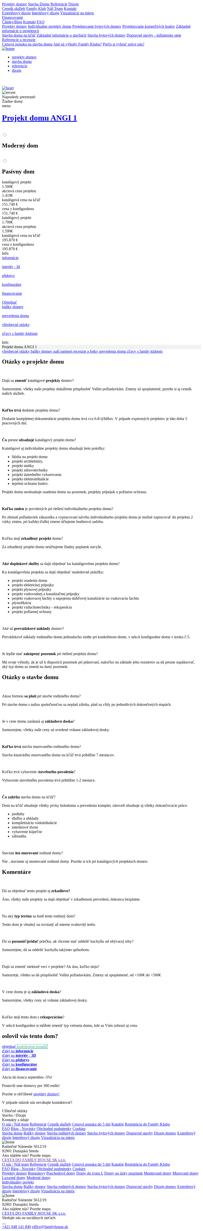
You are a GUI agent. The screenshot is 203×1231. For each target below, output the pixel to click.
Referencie (59, 4)
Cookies (79, 1129)
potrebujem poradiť (32, 1046)
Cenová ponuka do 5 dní (91, 1124)
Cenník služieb (13, 8)
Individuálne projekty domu (49, 26)
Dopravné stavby (139, 1133)
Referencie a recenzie (18, 40)
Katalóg (117, 1124)
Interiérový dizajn (45, 13)
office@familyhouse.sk (50, 1227)
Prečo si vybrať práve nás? (123, 44)
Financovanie (12, 17)
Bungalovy (36, 1173)
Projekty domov (14, 4)
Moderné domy (38, 1178)
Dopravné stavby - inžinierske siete (154, 35)
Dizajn (73, 4)
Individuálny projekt (18, 1182)
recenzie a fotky (86, 351)
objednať (9, 1046)
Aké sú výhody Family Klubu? (77, 44)
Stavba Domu (39, 4)
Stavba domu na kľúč (19, 35)
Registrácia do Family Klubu (147, 1124)
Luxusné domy (13, 1178)
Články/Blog (12, 22)
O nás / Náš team (15, 1124)
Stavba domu (12, 1133)
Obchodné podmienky (54, 1129)
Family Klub (36, 8)
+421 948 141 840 (16, 1227)
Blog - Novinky (23, 1129)
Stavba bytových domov (106, 35)
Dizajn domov (165, 1133)
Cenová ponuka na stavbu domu (27, 44)
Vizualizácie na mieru (77, 13)
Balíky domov (35, 1133)
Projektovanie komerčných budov (148, 26)
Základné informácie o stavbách (61, 35)
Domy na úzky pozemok (123, 1173)
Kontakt (70, 8)
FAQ (41, 22)
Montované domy (158, 1173)
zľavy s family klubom (144, 351)
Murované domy (186, 1173)
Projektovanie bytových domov (96, 26)
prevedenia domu (113, 351)
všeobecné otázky (16, 351)
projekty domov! (46, 1094)
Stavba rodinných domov (66, 1133)
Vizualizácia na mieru (58, 1137)
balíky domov (42, 351)
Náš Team (55, 8)
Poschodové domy (60, 1173)
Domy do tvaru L (89, 1173)
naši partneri (63, 351)
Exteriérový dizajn (16, 13)
